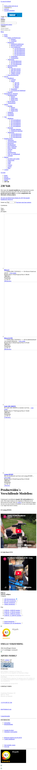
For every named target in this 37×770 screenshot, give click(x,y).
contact (19, 502)
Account (3, 172)
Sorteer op (3, 202)
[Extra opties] (7, 667)
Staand (6, 180)
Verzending (7, 723)
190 (7, 281)
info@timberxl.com (6, 709)
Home (5, 175)
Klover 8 (6, 270)
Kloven (6, 177)
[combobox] (9, 23)
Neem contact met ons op (11, 6)
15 (7, 417)
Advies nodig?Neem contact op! (5, 29)
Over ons (6, 746)
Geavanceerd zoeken (6, 24)
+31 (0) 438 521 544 (6, 702)
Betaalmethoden (8, 724)
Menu (2, 31)
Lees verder (13, 273)
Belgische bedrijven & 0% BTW (13, 737)
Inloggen (6, 9)
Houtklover (7, 178)
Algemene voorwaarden (10, 732)
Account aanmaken (9, 10)
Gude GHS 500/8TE (10, 406)
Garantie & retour (9, 730)
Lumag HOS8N (8, 474)
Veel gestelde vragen (9, 745)
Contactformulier (5, 716)
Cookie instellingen (9, 739)
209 (7, 349)
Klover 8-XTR (8, 338)
